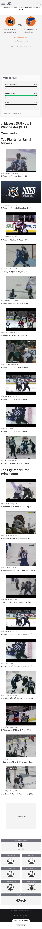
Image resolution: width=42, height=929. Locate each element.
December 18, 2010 (21, 38)
